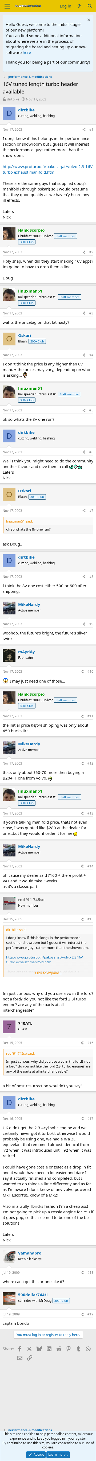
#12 (90, 763)
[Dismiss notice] (88, 20)
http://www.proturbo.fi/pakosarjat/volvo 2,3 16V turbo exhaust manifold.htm (48, 169)
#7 (91, 510)
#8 (91, 576)
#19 (90, 1314)
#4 (91, 355)
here (27, 52)
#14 (90, 866)
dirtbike (13, 99)
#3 (91, 313)
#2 (91, 252)
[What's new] (79, 6)
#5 (91, 410)
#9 (91, 624)
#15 (90, 919)
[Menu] (7, 6)
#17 (90, 1118)
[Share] (84, 130)
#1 (91, 129)
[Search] (90, 6)
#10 (90, 671)
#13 (90, 813)
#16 (90, 1043)
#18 (90, 1272)
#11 (90, 716)
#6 (91, 452)
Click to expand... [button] (48, 973)
